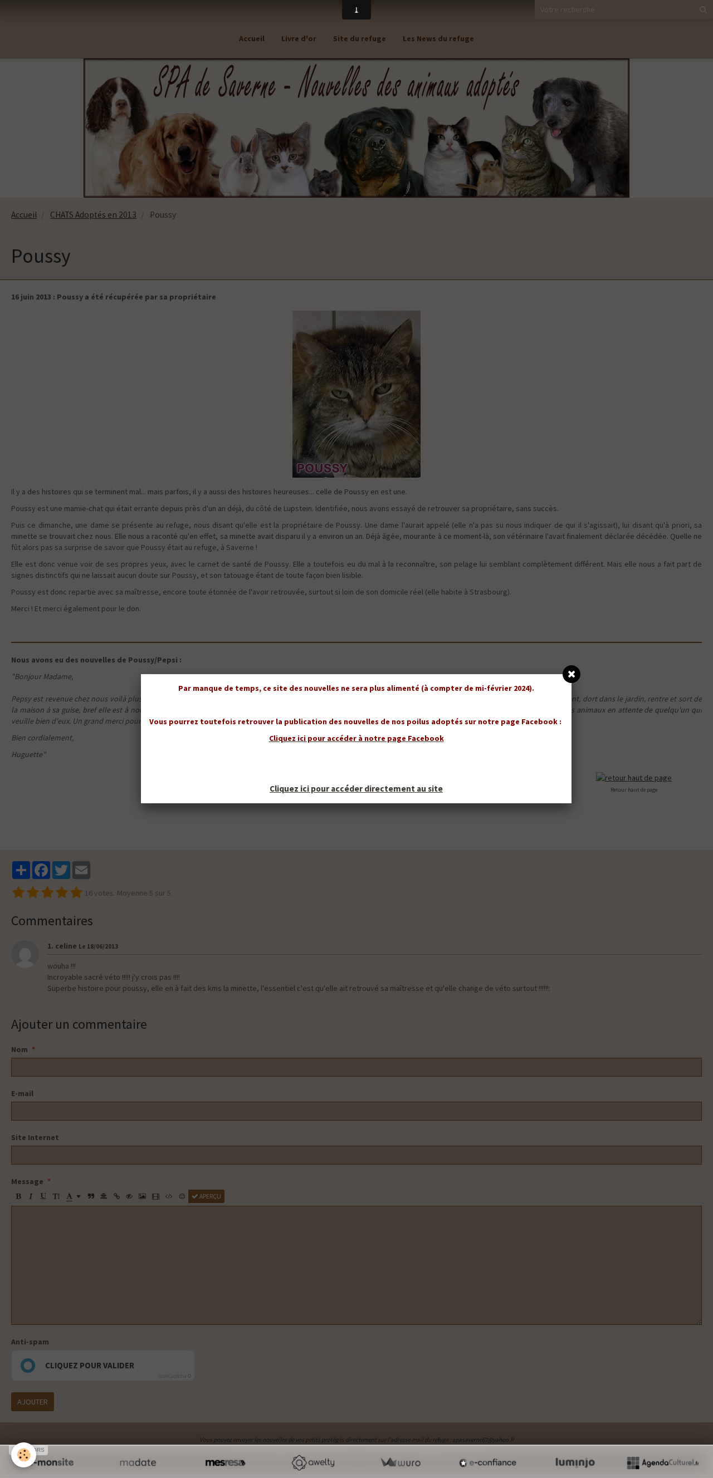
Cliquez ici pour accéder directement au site (356, 788)
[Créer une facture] (400, 1462)
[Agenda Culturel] (662, 1462)
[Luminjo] (575, 1462)
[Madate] (138, 1462)
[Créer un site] (50, 1462)
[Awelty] (313, 1462)
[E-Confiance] (487, 1462)
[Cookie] (23, 1454)
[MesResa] (225, 1462)
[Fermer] (571, 674)
